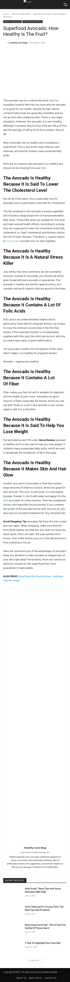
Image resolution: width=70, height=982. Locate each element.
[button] (65, 4)
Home (6, 14)
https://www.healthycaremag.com (35, 852)
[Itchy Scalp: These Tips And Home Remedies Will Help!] (12, 893)
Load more (34, 960)
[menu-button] (5, 4)
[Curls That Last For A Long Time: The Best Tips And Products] (12, 912)
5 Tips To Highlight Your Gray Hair (43, 943)
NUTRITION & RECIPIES (32, 21)
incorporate (13, 240)
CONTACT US (50, 978)
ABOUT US (21, 978)
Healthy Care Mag (18, 42)
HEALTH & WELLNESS (21, 14)
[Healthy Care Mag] (5, 42)
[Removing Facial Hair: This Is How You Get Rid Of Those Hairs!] (12, 930)
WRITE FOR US (35, 978)
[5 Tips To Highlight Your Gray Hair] (12, 948)
